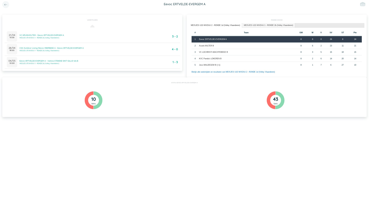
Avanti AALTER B (206, 46)
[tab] (215, 25)
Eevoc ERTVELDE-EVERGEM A (213, 39)
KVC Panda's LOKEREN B (210, 58)
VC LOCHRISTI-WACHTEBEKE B (213, 52)
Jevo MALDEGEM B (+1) (209, 65)
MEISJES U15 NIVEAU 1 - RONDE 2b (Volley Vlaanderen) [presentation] (268, 25)
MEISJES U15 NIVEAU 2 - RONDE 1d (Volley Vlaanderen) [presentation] (215, 25)
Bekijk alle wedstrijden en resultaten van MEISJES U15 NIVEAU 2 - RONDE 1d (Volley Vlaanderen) (233, 72)
